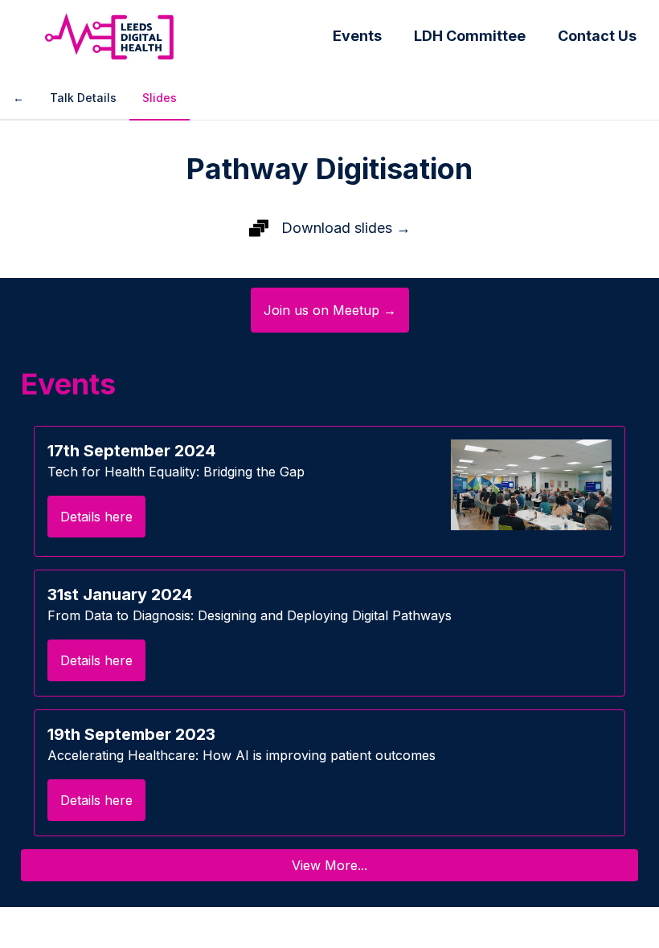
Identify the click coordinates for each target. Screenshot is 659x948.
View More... (329, 865)
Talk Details (83, 97)
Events (357, 35)
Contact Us (597, 35)
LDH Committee (470, 35)
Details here (96, 517)
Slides (159, 97)
